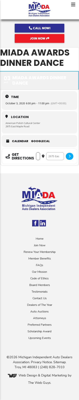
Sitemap (59, 362)
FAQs (39, 265)
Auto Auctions (39, 312)
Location (20, 117)
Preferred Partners (40, 325)
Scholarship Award (39, 331)
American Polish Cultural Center (23, 123)
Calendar (20, 141)
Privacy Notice (41, 362)
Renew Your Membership (40, 252)
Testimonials (40, 292)
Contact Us (40, 298)
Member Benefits (39, 259)
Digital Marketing (54, 375)
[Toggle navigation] (73, 4)
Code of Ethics (39, 278)
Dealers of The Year (39, 305)
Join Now (38, 38)
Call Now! (41, 28)
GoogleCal (40, 141)
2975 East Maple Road (17, 126)
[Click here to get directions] (69, 156)
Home (40, 239)
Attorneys (39, 318)
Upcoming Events (39, 338)
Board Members (39, 285)
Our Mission (39, 272)
